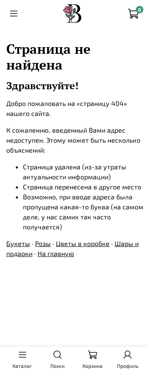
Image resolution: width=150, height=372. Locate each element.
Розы (43, 243)
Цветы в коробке (83, 243)
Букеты (18, 243)
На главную (56, 253)
